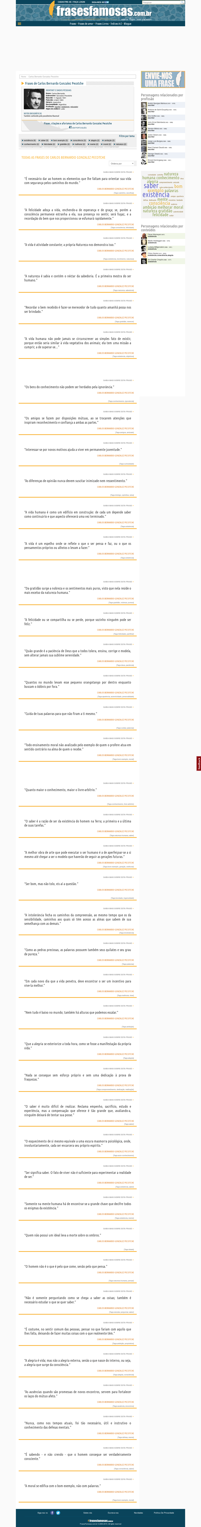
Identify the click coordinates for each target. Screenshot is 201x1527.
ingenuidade (128, 898)
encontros (129, 1406)
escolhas (129, 193)
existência (112, 259)
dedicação (121, 1089)
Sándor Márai (153, 128)
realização (129, 1089)
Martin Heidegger (155, 240)
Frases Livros (101, 23)
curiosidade (128, 464)
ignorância (129, 401)
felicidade (129, 227)
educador (74, 106)
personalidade (127, 696)
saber (131, 835)
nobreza (124, 602)
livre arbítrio (128, 804)
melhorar (129, 866)
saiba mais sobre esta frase (118, 172)
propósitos (129, 1343)
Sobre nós (87, 1512)
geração (122, 866)
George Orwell (154, 153)
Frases (73, 23)
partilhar (130, 634)
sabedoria (129, 290)
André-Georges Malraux (157, 103)
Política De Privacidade (164, 1512)
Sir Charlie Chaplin (155, 259)
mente (130, 1218)
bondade (119, 898)
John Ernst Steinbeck (156, 122)
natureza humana (121, 835)
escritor (57, 106)
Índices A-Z (116, 23)
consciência (120, 227)
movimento (121, 259)
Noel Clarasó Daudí (156, 147)
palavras (130, 728)
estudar (117, 1312)
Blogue (127, 23)
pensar (130, 1280)
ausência (121, 1406)
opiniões (125, 495)
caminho (122, 193)
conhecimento (118, 401)
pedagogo (65, 106)
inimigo (118, 495)
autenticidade (116, 696)
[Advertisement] (100, 48)
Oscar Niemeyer (154, 234)
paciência (129, 665)
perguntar (124, 1312)
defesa (125, 1437)
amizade (130, 432)
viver (131, 995)
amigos (123, 432)
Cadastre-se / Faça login (71, 2)
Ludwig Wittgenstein (156, 247)
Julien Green (153, 134)
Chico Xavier (153, 253)
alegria (130, 1058)
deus (123, 665)
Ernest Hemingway (155, 160)
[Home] (100, 11)
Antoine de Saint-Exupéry (158, 109)
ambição (130, 1026)
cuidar (123, 728)
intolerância (128, 933)
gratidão (123, 321)
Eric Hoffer (152, 116)
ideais (131, 1249)
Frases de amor (85, 23)
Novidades (138, 1512)
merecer (130, 321)
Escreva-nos (113, 1512)
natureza (130, 259)
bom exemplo (122, 759)
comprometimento (108, 1089)
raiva (131, 495)
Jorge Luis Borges (155, 141)
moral (131, 759)
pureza (130, 602)
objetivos (129, 356)
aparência (106, 696)
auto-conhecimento (125, 1155)
